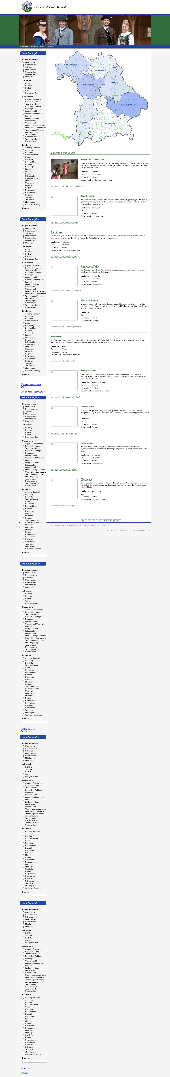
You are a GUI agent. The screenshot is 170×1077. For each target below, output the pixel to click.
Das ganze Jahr (32, 93)
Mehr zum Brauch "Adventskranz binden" (66, 291)
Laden (43, 46)
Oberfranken (30, 69)
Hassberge (29, 167)
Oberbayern (30, 62)
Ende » (117, 521)
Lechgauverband (32, 118)
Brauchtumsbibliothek (29, 46)
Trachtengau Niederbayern (31, 135)
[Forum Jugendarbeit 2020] (33, 387)
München (29, 171)
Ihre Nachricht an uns (141, 530)
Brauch (25, 208)
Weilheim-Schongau (33, 204)
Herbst (28, 88)
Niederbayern (31, 65)
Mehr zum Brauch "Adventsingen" (63, 256)
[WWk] (24, 1073)
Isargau (28, 116)
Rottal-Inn (29, 195)
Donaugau (29, 109)
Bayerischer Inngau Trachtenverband (33, 103)
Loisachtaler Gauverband (30, 122)
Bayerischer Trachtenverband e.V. (68, 525)
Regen (28, 188)
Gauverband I (31, 111)
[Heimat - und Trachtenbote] (33, 731)
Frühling (28, 83)
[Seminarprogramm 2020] (32, 392)
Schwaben (29, 67)
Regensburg (30, 190)
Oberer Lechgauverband (35, 125)
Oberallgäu (30, 183)
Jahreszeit (26, 80)
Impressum (111, 530)
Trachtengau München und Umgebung (34, 131)
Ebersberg (29, 159)
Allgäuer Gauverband (34, 99)
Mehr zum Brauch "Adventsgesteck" (64, 222)
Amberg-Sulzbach (32, 148)
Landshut (29, 169)
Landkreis (26, 145)
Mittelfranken (30, 74)
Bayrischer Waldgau (33, 106)
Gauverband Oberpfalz (34, 113)
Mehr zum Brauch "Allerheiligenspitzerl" (66, 327)
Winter (28, 90)
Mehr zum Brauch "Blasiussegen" (63, 506)
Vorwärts (108, 521)
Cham (27, 157)
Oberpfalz (29, 77)
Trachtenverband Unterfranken (32, 140)
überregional (30, 202)
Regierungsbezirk (30, 59)
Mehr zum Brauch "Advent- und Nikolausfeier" (68, 186)
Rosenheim (30, 192)
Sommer (28, 86)
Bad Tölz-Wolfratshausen (31, 153)
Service (51, 46)
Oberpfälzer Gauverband (35, 128)
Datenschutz (124, 530)
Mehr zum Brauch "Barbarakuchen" (64, 433)
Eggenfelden (30, 162)
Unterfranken (30, 72)
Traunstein (29, 200)
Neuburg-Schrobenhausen (32, 175)
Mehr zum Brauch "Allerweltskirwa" (64, 361)
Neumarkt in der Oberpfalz (32, 179)
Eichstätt (28, 164)
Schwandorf (30, 197)
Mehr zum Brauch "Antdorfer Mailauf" (65, 397)
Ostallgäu (29, 185)
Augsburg (29, 150)
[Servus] (25, 1068)
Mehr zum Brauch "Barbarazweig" (63, 469)
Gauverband (27, 96)
